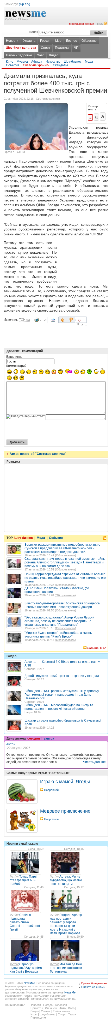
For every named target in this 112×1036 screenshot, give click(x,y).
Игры (33, 1014)
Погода (48, 1005)
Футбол (14, 876)
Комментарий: (16, 366)
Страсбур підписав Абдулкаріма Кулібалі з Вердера (26, 967)
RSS (100, 23)
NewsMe (29, 983)
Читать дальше (94, 762)
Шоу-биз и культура (21, 48)
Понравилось (62, 320)
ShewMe (40, 319)
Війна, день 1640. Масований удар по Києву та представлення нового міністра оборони (58, 707)
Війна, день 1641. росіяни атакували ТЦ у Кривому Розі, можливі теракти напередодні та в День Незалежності (61, 694)
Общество (89, 41)
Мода (89, 61)
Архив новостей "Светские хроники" (37, 454)
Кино (9, 61)
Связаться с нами (93, 987)
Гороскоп (61, 1005)
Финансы (51, 1008)
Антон (10, 744)
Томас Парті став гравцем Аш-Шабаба (23, 880)
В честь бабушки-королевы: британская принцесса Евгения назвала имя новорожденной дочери (62, 605)
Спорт (45, 48)
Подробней (51, 789)
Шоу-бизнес (73, 61)
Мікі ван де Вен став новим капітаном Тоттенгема (66, 967)
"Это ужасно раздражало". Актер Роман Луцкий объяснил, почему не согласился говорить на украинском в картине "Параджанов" (59, 621)
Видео (53, 55)
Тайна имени (61, 1011)
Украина (29, 41)
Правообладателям (94, 983)
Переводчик (38, 1017)
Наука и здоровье (19, 55)
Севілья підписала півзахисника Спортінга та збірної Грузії (25, 922)
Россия (45, 41)
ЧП (76, 48)
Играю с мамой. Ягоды (65, 781)
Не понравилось (71, 320)
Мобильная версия (81, 23)
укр (21, 4)
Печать (54, 322)
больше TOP (96, 648)
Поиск (33, 32)
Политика (62, 48)
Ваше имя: (14, 357)
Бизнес (71, 41)
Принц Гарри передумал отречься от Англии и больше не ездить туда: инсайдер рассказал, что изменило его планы (65, 577)
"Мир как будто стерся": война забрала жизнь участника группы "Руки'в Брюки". (58, 634)
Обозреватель (65, 555)
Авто (62, 1008)
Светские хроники (36, 65)
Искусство (53, 61)
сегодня (33, 738)
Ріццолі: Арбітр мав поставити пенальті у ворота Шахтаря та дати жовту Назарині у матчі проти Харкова (66, 924)
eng (27, 4)
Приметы (36, 1008)
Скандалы (60, 65)
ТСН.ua (24, 319)
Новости (12, 41)
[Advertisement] (83, 260)
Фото (40, 55)
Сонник (46, 1011)
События (13, 65)
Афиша (36, 61)
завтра (49, 738)
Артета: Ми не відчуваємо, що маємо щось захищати (66, 880)
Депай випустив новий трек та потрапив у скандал (61, 676)
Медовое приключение (65, 811)
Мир (58, 41)
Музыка (22, 61)
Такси (72, 1014)
